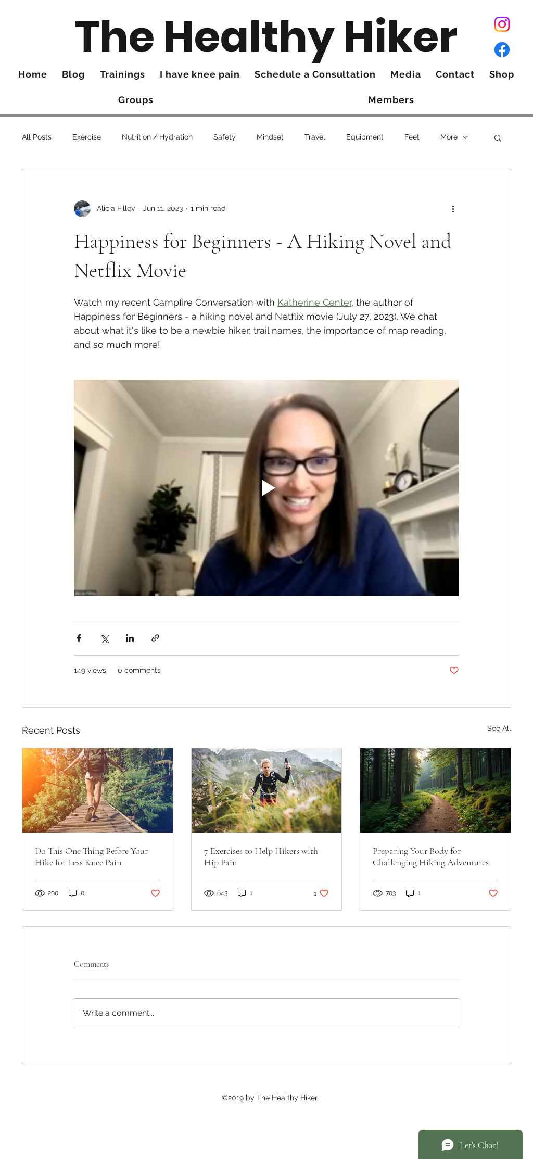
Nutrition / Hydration (157, 137)
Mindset (270, 137)
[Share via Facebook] (79, 638)
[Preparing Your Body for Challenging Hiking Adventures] (435, 790)
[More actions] (453, 209)
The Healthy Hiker (266, 37)
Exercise (86, 137)
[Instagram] (502, 24)
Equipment (365, 137)
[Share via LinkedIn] (130, 638)
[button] (498, 137)
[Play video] (266, 488)
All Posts (37, 137)
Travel (314, 137)
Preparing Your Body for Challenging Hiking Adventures (431, 856)
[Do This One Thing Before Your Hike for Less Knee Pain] (97, 790)
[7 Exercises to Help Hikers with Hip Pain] (267, 790)
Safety (224, 137)
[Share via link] (155, 638)
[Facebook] (502, 50)
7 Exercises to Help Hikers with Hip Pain (261, 856)
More (449, 137)
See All (499, 728)
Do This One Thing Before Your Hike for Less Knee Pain (91, 856)
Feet (412, 137)
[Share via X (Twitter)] (104, 638)
